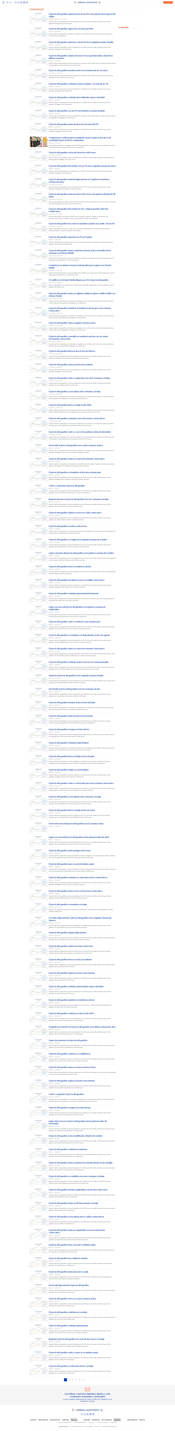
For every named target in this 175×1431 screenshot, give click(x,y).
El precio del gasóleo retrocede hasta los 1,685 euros (72, 152)
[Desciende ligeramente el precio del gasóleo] (38, 1289)
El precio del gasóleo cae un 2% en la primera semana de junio (77, 110)
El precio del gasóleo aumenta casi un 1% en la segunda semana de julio (81, 42)
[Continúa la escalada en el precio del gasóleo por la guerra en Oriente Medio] (38, 269)
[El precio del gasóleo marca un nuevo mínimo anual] (38, 1249)
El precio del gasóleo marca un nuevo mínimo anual (72, 1244)
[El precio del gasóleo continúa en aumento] (38, 1153)
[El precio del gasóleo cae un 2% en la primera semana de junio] (38, 115)
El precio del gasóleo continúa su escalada (68, 1312)
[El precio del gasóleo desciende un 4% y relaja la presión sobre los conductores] (38, 213)
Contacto (91, 1422)
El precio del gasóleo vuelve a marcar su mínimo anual (73, 1352)
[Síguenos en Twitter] (18, 2)
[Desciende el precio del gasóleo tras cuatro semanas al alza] (38, 449)
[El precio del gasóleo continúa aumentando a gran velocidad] (38, 990)
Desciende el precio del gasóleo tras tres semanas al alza (74, 689)
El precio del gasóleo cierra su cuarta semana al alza (72, 1298)
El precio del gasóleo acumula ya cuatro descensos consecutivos (78, 877)
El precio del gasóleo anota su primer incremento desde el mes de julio (80, 1162)
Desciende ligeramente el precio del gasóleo (69, 1285)
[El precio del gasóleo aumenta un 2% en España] (38, 241)
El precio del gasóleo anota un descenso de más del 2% (74, 124)
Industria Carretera (74, 1420)
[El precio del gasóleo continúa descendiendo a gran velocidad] (38, 101)
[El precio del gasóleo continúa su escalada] (38, 1316)
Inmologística (43, 1420)
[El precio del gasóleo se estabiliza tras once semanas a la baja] (38, 1180)
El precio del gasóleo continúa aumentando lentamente (74, 593)
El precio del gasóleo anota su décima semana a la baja (73, 1203)
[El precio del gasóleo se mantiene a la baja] (38, 908)
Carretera (65, 1420)
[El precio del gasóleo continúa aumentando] (38, 1329)
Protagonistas (107, 1420)
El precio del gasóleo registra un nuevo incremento (72, 973)
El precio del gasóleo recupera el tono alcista (69, 729)
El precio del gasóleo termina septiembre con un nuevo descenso (78, 1189)
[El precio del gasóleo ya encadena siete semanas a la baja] (38, 395)
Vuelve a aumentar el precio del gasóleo (67, 485)
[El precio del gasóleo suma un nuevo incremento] (38, 368)
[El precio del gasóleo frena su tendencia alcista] (38, 570)
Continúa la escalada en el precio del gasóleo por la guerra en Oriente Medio (80, 266)
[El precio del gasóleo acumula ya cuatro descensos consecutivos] (38, 881)
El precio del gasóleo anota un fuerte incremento (71, 716)
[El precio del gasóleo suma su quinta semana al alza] (38, 327)
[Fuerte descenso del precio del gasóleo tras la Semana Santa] (38, 827)
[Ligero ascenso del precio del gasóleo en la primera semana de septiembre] (38, 611)
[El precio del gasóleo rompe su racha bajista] (38, 774)
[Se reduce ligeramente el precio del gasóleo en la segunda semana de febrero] (38, 922)
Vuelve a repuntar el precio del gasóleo (66, 1094)
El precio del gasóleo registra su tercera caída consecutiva (75, 512)
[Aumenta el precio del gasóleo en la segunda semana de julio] (38, 679)
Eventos (142, 1420)
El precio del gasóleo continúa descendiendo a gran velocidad (77, 97)
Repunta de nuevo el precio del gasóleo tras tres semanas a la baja (79, 499)
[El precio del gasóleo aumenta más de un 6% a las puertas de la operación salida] (38, 18)
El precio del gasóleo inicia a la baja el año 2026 (70, 405)
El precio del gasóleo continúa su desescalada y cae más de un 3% (78, 83)
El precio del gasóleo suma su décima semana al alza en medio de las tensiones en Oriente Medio (80, 251)
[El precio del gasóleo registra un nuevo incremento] (38, 977)
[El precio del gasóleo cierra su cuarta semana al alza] (38, 1302)
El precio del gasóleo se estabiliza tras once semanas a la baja (76, 1176)
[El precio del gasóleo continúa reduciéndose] (38, 747)
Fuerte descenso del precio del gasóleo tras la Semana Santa (76, 823)
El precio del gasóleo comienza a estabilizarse (69, 1053)
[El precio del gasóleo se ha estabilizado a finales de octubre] (38, 1140)
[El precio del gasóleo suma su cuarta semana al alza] (38, 1071)
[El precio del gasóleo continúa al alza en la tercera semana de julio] (38, 666)
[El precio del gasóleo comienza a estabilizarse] (38, 1058)
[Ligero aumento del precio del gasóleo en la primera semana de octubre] (38, 557)
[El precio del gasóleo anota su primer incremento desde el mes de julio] (38, 1167)
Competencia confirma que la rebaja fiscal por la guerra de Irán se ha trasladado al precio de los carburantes (80, 139)
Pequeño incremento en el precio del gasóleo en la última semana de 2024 (82, 1027)
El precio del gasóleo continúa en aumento (68, 1149)
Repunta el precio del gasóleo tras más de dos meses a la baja (76, 1339)
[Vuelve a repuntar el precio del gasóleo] (38, 1098)
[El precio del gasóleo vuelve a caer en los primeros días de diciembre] (38, 436)
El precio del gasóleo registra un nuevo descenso (71, 946)
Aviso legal (114, 1422)
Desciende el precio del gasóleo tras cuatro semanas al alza (76, 445)
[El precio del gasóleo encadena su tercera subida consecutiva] (38, 584)
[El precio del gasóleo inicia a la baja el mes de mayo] (38, 814)
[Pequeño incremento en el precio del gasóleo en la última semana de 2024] (38, 1031)
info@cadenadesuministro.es (109, 1426)
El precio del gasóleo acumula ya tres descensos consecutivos (77, 418)
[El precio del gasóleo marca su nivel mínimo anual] (38, 868)
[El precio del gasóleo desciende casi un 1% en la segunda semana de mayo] (38, 170)
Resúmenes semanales (117, 1420)
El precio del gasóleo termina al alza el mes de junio (72, 702)
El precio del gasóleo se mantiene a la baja (68, 904)
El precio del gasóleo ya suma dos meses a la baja (71, 1366)
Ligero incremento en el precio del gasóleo (68, 1040)
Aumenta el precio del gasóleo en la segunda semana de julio (76, 675)
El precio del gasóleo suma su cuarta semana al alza (72, 1067)
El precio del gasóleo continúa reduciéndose (69, 742)
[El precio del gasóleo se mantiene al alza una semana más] (38, 476)
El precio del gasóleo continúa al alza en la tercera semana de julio (78, 662)
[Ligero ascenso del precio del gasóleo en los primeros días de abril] (38, 841)
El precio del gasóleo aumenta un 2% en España (70, 237)
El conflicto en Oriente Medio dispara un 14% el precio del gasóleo (78, 280)
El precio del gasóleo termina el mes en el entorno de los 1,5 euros (78, 70)
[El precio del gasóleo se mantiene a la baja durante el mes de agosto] (38, 639)
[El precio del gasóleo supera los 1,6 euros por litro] (38, 33)
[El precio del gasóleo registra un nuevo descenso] (38, 950)
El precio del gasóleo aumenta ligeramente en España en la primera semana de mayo (79, 180)
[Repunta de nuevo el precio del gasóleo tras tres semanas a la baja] (38, 503)
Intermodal (96, 1420)
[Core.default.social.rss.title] (27, 2)
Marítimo (87, 1420)
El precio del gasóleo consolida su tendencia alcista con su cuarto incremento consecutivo (78, 337)
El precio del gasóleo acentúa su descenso (68, 526)
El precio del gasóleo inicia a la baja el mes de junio (71, 756)
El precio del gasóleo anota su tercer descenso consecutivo (75, 891)
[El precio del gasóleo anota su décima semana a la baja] (38, 1207)
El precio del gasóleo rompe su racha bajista (69, 769)
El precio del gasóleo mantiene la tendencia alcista (71, 1000)
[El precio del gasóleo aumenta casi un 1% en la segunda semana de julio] (38, 46)
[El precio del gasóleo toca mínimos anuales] (38, 1262)
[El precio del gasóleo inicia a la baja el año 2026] (38, 409)
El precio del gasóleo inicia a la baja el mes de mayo (72, 810)
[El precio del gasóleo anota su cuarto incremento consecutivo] (38, 463)
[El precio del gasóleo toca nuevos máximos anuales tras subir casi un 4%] (38, 227)
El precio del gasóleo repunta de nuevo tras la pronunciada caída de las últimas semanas (81, 57)
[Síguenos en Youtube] (24, 2)
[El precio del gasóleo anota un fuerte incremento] (38, 720)
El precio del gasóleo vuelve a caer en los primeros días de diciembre (80, 432)
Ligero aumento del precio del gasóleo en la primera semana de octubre (81, 553)
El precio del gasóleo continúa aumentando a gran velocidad (76, 986)
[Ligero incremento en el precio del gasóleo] (38, 1044)
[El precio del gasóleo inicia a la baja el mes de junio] (38, 760)
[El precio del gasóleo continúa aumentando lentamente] (38, 597)
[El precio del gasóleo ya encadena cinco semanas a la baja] (38, 801)
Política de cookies (102, 1422)
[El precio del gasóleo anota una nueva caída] (38, 1276)
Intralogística (55, 1420)
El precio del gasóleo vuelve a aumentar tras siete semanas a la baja (79, 378)
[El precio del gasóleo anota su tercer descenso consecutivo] (38, 895)
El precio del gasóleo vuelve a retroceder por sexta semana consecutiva (81, 783)
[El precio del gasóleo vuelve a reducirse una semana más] (38, 625)
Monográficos (132, 1420)
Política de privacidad (80, 1422)
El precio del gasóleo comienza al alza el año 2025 (71, 1013)
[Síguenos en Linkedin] (21, 2)
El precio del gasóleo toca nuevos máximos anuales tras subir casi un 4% (82, 223)
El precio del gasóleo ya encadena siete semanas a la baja (74, 391)
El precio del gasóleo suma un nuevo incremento (71, 364)
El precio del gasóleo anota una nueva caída (68, 1271)
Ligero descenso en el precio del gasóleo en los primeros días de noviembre (78, 1122)
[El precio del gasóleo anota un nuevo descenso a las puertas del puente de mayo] (38, 198)
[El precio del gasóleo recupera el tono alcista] (38, 733)
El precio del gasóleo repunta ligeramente (67, 932)
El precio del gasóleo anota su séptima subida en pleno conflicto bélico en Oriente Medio (82, 294)
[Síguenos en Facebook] (15, 2)
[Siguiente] (83, 1379)
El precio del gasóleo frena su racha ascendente (70, 959)
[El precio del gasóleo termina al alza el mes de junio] (38, 706)
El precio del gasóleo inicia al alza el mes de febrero (72, 351)
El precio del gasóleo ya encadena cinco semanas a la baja (75, 796)
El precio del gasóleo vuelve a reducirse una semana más (74, 621)
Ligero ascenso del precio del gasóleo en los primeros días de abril (79, 837)
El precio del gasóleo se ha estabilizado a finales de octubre (75, 1135)
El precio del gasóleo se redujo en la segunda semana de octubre (78, 539)
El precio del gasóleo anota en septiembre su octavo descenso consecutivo (77, 1231)
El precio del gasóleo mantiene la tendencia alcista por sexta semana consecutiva (80, 309)
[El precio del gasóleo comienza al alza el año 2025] (38, 1017)
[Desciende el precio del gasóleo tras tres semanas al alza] (38, 693)
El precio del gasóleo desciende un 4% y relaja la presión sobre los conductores (78, 210)
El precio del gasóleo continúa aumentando (68, 1325)
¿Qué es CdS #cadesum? (64, 1422)
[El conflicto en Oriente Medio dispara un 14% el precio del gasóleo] (38, 284)
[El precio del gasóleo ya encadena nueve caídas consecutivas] (38, 1220)
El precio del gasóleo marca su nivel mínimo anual (71, 864)
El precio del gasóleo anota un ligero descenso (70, 850)
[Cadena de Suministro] (87, 1411)
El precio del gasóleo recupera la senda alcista (69, 1107)
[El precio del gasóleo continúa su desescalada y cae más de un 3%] (38, 88)
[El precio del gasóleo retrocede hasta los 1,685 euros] (38, 156)
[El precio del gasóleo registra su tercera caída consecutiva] (38, 516)
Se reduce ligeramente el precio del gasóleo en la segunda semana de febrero (80, 919)
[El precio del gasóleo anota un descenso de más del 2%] (38, 128)
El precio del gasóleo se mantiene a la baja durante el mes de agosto (79, 635)
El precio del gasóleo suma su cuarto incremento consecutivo (76, 648)
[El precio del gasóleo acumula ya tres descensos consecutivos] (38, 422)
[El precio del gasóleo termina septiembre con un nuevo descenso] (38, 1193)
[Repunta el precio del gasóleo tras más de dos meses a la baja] (38, 1343)
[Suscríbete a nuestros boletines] (87, 1395)
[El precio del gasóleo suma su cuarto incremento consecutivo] (38, 652)
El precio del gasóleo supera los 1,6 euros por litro (71, 28)
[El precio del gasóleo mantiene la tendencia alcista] (38, 1004)
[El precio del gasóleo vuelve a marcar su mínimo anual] (38, 1356)
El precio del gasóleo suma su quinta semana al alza (72, 322)
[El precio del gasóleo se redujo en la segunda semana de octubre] (38, 543)
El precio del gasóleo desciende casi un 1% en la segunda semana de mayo (82, 166)
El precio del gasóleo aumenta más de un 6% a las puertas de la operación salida (82, 15)
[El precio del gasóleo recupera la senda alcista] (38, 1111)
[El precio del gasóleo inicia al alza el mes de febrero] (38, 355)
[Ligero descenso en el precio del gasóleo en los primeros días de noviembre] (38, 1125)
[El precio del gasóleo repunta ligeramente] (38, 936)
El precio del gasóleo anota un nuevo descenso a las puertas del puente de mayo (82, 195)
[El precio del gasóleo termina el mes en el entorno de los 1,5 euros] (38, 74)
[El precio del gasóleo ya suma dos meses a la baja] (38, 1370)
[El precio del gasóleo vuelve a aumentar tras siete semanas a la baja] (38, 382)
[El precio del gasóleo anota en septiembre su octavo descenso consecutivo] (38, 1234)
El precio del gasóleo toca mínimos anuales (68, 1258)
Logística (33, 1420)
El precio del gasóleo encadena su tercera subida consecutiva (76, 580)
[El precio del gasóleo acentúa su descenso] (38, 530)
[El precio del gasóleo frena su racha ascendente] (38, 963)
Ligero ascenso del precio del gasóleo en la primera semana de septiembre (77, 608)
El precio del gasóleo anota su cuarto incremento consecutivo (77, 458)
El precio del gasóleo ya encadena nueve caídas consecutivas (76, 1216)
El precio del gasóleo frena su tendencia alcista (70, 566)
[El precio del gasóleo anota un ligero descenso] (38, 854)
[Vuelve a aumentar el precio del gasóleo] (38, 490)
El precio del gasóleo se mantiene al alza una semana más (75, 472)
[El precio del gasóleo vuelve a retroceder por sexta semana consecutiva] (38, 787)
